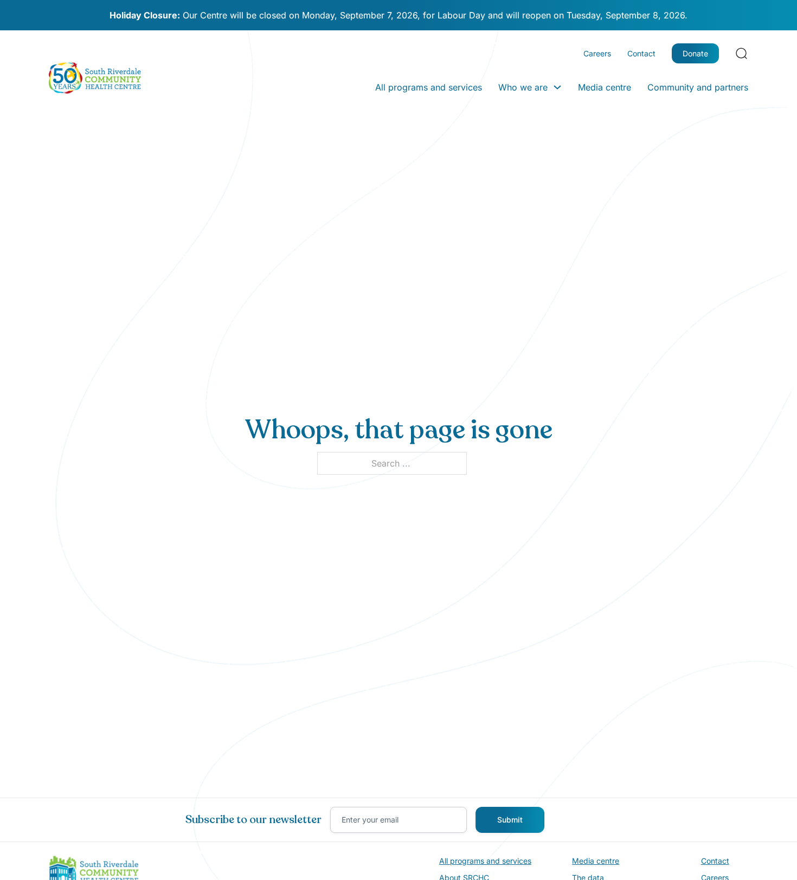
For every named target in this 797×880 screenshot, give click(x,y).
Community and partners (697, 87)
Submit (510, 819)
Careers (597, 53)
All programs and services (428, 87)
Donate (695, 53)
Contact (641, 53)
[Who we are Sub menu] (557, 87)
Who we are (523, 87)
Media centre (604, 87)
